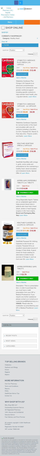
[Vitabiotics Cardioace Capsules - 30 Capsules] (8, 110)
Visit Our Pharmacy (11, 384)
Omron (7, 370)
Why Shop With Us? (11, 405)
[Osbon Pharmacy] (25, 9)
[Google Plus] (11, 330)
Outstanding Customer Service (14, 407)
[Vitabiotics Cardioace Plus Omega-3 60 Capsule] (8, 67)
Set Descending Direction (26, 50)
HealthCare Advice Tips (12, 393)
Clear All (4, 41)
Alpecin (7, 374)
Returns (7, 389)
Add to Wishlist (21, 78)
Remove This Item (37, 38)
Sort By (6, 50)
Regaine (7, 372)
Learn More (32, 96)
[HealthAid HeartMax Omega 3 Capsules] (8, 149)
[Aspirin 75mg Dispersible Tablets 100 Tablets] (8, 184)
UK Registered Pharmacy (12, 410)
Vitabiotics (8, 365)
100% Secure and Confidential (14, 412)
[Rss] (14, 330)
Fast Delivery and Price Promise (15, 417)
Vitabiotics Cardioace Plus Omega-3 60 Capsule (26, 62)
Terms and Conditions (11, 386)
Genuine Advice (10, 415)
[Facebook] (16, 3)
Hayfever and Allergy (11, 367)
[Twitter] (20, 3)
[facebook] (4, 330)
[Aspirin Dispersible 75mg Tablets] (8, 273)
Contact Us (8, 396)
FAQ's (7, 391)
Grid (32, 50)
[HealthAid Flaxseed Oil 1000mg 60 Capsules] (8, 233)
